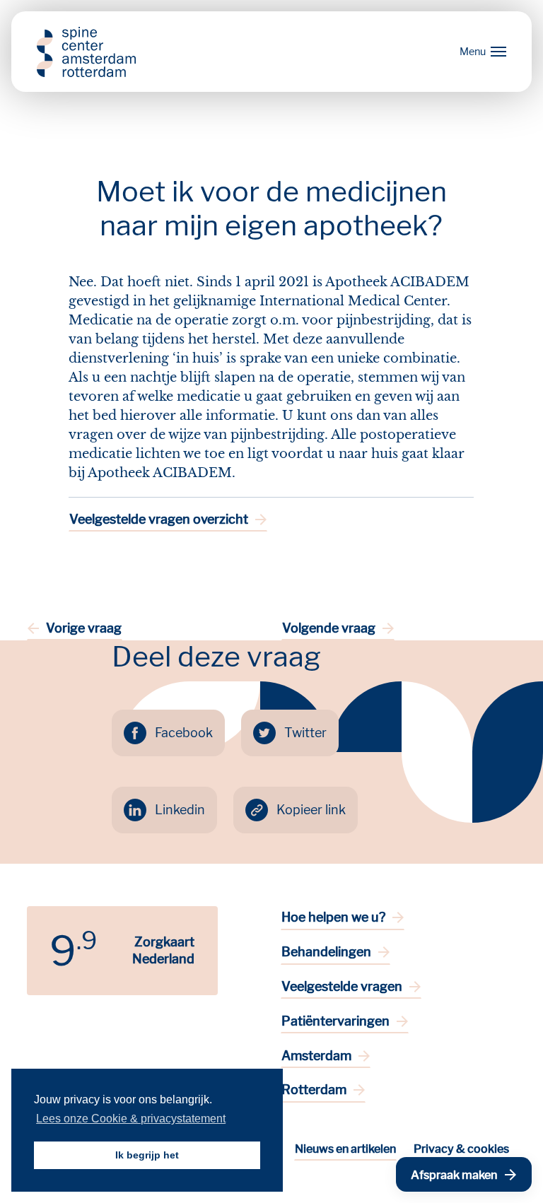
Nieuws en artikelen (345, 1149)
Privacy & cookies (461, 1149)
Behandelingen (326, 951)
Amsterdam (316, 1055)
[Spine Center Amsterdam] (86, 52)
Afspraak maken (454, 1175)
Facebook (184, 732)
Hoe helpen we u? (333, 917)
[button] (480, 52)
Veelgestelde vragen (341, 986)
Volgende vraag (328, 628)
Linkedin (180, 809)
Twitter (305, 732)
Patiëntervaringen (335, 1021)
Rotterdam (313, 1089)
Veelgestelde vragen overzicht (158, 519)
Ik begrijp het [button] (147, 1155)
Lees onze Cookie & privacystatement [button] (131, 1119)
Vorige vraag (84, 628)
